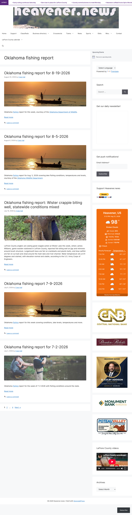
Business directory (40, 33)
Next (18, 407)
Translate (115, 71)
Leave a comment (12, 123)
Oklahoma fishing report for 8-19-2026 (37, 73)
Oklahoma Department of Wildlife (63, 112)
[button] (3, 46)
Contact (119, 33)
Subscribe (123, 510)
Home (4, 33)
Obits (99, 33)
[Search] (125, 91)
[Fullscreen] (125, 468)
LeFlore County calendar (11, 40)
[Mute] (122, 468)
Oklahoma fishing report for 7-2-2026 (36, 347)
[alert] (112, 57)
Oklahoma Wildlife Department (30, 178)
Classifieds (25, 33)
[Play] (99, 468)
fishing (15, 112)
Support (13, 33)
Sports (88, 33)
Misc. (107, 33)
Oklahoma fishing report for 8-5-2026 (36, 136)
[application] (112, 462)
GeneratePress (79, 501)
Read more (8, 117)
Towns (68, 33)
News (80, 33)
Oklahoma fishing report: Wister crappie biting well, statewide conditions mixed (43, 204)
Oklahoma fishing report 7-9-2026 (33, 283)
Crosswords (57, 33)
